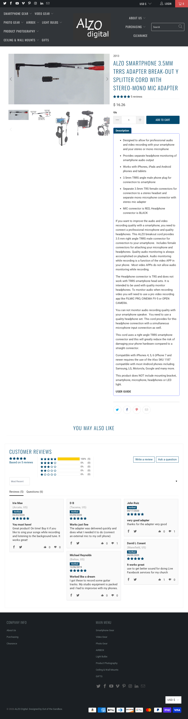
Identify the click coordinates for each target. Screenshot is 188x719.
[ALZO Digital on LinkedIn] (41, 3)
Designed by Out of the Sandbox (45, 709)
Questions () (34, 491)
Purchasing (134, 27)
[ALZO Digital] (92, 27)
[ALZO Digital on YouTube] (17, 3)
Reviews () (16, 491)
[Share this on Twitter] (117, 410)
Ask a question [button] (167, 459)
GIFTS (45, 40)
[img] (36, 519)
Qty (115, 112)
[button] (121, 96)
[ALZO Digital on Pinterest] (29, 3)
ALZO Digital (21, 709)
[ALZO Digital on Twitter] (4, 3)
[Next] (107, 79)
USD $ (143, 4)
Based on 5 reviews (21, 462)
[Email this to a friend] (146, 410)
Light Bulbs (50, 22)
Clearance (140, 35)
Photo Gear (12, 22)
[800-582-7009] (60, 3)
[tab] (122, 131)
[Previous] (11, 79)
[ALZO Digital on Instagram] (35, 3)
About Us (136, 18)
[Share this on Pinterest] (137, 410)
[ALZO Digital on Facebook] (11, 3)
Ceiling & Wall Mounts (20, 40)
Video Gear (43, 13)
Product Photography (20, 31)
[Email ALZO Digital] (48, 3)
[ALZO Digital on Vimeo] (23, 3)
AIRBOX (31, 22)
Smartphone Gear (16, 13)
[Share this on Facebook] (127, 410)
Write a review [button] (144, 459)
